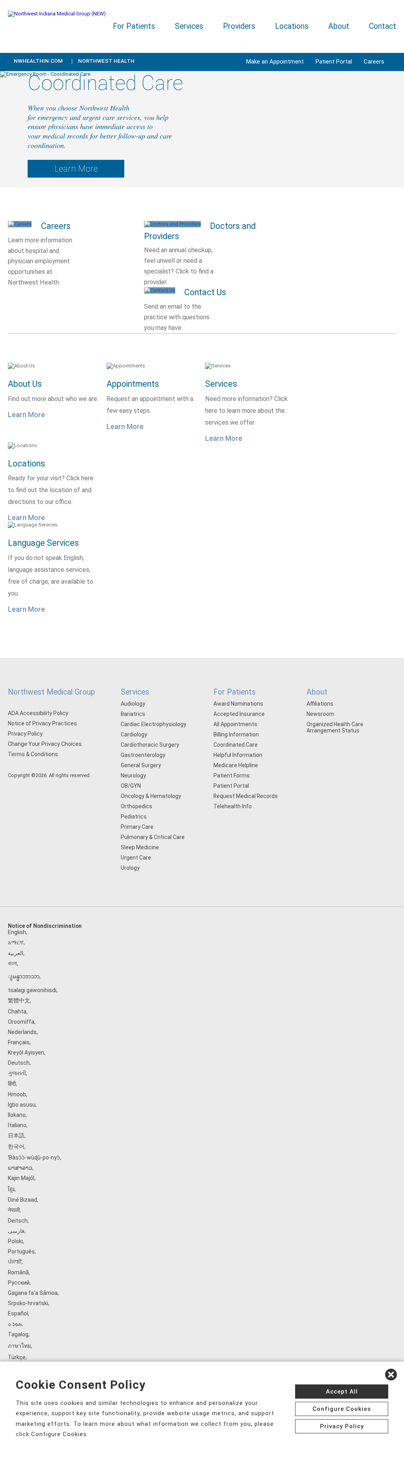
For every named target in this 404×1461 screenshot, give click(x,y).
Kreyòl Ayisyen (26, 1052)
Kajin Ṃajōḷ (21, 1178)
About (338, 26)
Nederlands (22, 1032)
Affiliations (320, 704)
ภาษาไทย (19, 1346)
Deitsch (18, 1221)
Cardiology (134, 734)
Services (189, 26)
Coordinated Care (235, 745)
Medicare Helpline (235, 765)
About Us (25, 384)
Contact (382, 26)
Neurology (133, 775)
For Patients (134, 26)
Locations (292, 26)
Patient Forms (231, 775)
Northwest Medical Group (51, 692)
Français (19, 1042)
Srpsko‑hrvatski (28, 1303)
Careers (374, 61)
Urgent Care (136, 857)
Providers (239, 26)
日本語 (16, 1135)
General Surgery (141, 765)
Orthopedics (136, 806)
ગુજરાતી (17, 1073)
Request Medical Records (245, 796)
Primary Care (137, 827)
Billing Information (236, 734)
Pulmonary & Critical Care (153, 837)
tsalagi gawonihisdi (32, 990)
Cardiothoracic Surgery (150, 745)
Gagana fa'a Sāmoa (33, 1293)
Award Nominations (238, 704)
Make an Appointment (275, 61)
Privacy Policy (25, 733)
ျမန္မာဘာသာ (23, 976)
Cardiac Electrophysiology (153, 724)
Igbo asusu (22, 1104)
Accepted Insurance (239, 714)
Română (18, 1272)
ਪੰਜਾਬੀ (15, 1262)
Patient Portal (334, 61)
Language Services (43, 543)
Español (18, 1313)
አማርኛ (16, 942)
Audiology (133, 704)
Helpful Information (237, 755)
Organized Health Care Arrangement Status (335, 727)
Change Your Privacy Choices (45, 744)
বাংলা (12, 963)
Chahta (17, 1011)
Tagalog (18, 1334)
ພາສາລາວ (20, 1168)
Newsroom (320, 714)
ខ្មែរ (11, 1189)
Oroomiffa (21, 1022)
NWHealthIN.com (38, 61)
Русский (19, 1282)
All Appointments (235, 724)
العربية (15, 953)
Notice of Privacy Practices (42, 723)
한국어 (16, 1146)
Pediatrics (134, 816)
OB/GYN (131, 786)
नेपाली (14, 1210)
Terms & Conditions (33, 754)
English (17, 932)
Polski (15, 1241)
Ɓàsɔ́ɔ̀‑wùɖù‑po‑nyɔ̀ (34, 1157)
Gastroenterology (143, 755)
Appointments (133, 384)
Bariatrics (133, 714)
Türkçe (17, 1357)
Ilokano (17, 1115)
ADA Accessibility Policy (38, 713)
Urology (130, 868)
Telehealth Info (232, 806)
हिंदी (12, 1084)
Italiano (17, 1125)
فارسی (16, 1231)
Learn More (76, 169)
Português (21, 1251)
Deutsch (19, 1063)
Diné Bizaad (22, 1200)
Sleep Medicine (140, 847)
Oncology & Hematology (151, 796)
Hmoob (17, 1094)
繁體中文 (19, 1000)
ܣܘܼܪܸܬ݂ (15, 1324)
